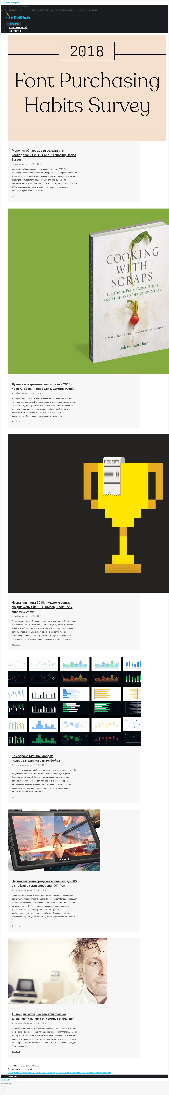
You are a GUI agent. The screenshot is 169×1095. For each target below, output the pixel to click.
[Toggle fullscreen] (7, 1083)
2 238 (31, 1066)
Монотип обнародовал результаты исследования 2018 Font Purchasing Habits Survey (44, 155)
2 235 (17, 1066)
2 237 (26, 1066)
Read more (16, 196)
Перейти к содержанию (12, 3)
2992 (37, 1066)
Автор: (27, 164)
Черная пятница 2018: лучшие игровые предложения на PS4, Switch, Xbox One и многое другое (42, 607)
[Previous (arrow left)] (2, 1089)
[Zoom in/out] (10, 1083)
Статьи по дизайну (19, 765)
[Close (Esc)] (2, 1083)
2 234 (12, 1066)
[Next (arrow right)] (5, 1089)
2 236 (21, 1066)
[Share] (5, 1083)
